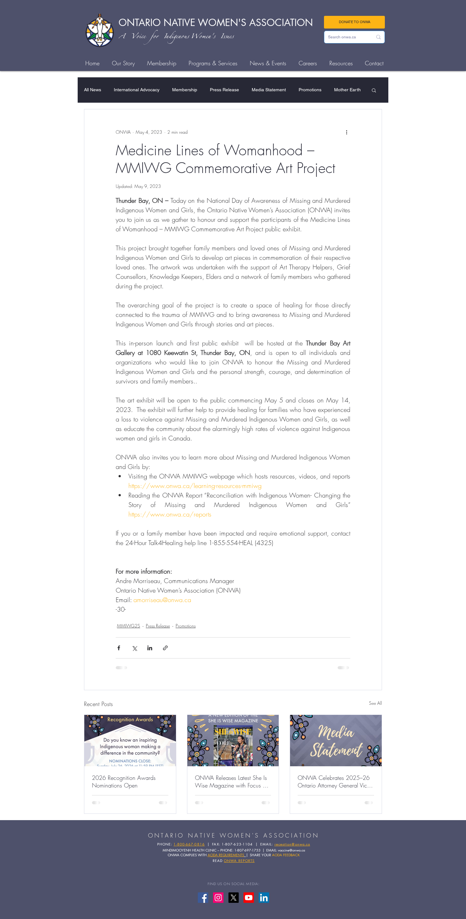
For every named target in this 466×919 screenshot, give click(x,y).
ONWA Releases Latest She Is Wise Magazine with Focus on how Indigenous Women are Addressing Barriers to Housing (232, 781)
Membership (184, 89)
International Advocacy (136, 89)
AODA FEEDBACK (286, 854)
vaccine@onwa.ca (291, 850)
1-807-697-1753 (247, 850)
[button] (374, 90)
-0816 (199, 844)
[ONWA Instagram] (218, 897)
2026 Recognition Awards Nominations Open (124, 781)
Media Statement (269, 89)
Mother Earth (347, 89)
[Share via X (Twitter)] (134, 648)
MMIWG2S (128, 626)
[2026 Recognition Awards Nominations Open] (130, 740)
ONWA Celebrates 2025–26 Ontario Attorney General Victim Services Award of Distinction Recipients (336, 781)
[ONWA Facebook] (203, 897)
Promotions (310, 89)
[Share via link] (165, 648)
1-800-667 (183, 844)
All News (92, 89)
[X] (233, 897)
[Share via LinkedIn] (150, 648)
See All (375, 703)
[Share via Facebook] (119, 648)
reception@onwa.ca (292, 844)
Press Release (224, 89)
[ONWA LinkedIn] (264, 897)
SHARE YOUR (261, 854)
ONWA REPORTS (239, 860)
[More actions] (346, 132)
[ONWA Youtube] (248, 897)
